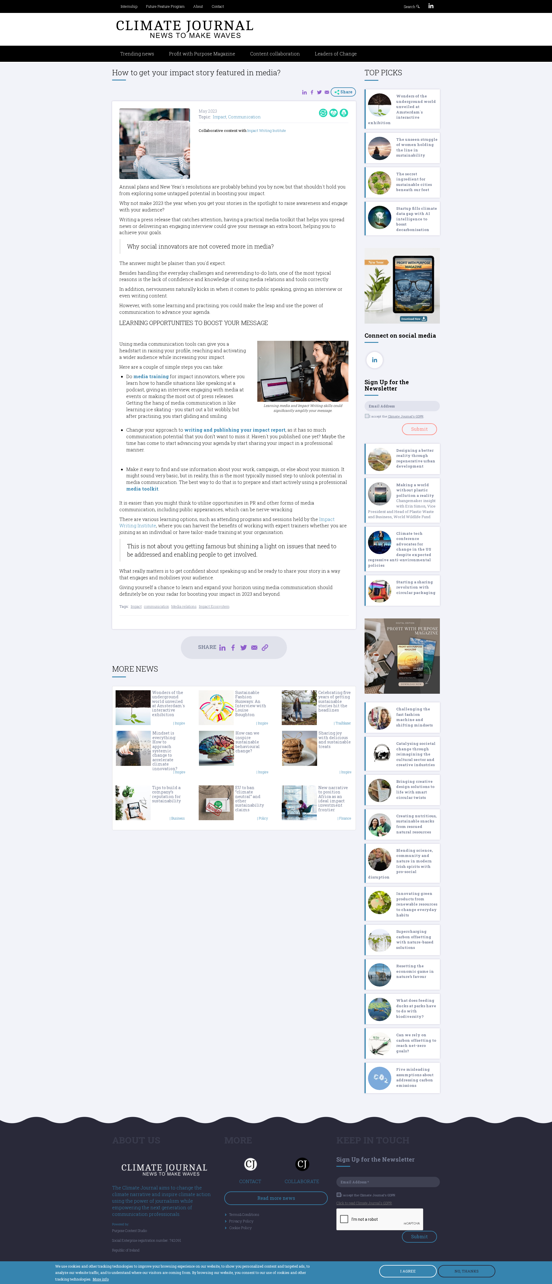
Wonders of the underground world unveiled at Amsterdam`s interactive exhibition (168, 703)
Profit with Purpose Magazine (202, 54)
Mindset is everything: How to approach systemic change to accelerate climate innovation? (164, 750)
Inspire (180, 723)
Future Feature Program (165, 6)
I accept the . (396, 416)
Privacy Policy (241, 1221)
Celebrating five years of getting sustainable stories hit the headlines (334, 701)
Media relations (184, 606)
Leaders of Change (336, 54)
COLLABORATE (302, 1181)
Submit (419, 429)
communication (156, 606)
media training (151, 376)
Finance (345, 818)
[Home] (184, 29)
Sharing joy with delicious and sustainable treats (335, 739)
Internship (129, 6)
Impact (219, 117)
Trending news (137, 54)
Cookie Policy (240, 1227)
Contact (218, 6)
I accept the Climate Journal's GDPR (368, 1195)
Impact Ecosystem (214, 606)
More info (101, 1279)
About (198, 6)
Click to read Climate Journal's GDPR (364, 1203)
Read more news (276, 1198)
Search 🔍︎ (412, 6)
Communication (244, 117)
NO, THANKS (467, 1271)
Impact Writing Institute (266, 130)
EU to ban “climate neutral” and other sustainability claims (249, 798)
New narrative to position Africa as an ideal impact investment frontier (333, 798)
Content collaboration (275, 54)
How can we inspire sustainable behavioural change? (247, 742)
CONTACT (250, 1181)
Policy (263, 818)
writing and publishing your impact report (234, 430)
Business (178, 818)
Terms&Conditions (244, 1214)
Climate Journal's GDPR (405, 416)
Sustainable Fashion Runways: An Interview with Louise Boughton (250, 703)
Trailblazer (343, 723)
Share (346, 92)
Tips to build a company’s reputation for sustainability (166, 794)
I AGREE (408, 1271)
